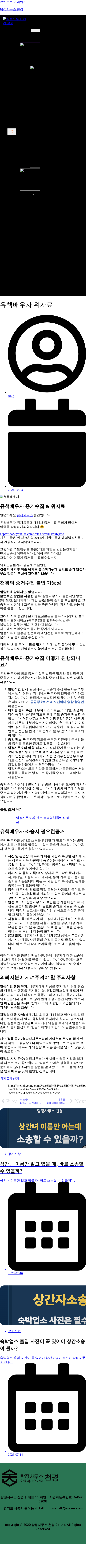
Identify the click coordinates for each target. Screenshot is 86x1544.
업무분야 (19, 51)
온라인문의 (21, 80)
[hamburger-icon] (35, 30)
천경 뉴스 (20, 97)
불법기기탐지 (28, 73)
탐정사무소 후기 (24, 84)
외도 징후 (25, 115)
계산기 (18, 101)
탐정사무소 (25, 515)
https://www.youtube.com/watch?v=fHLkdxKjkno (32, 534)
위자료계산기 (9, 1078)
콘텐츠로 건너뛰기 (13, 2)
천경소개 (19, 30)
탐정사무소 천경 (11, 9)
